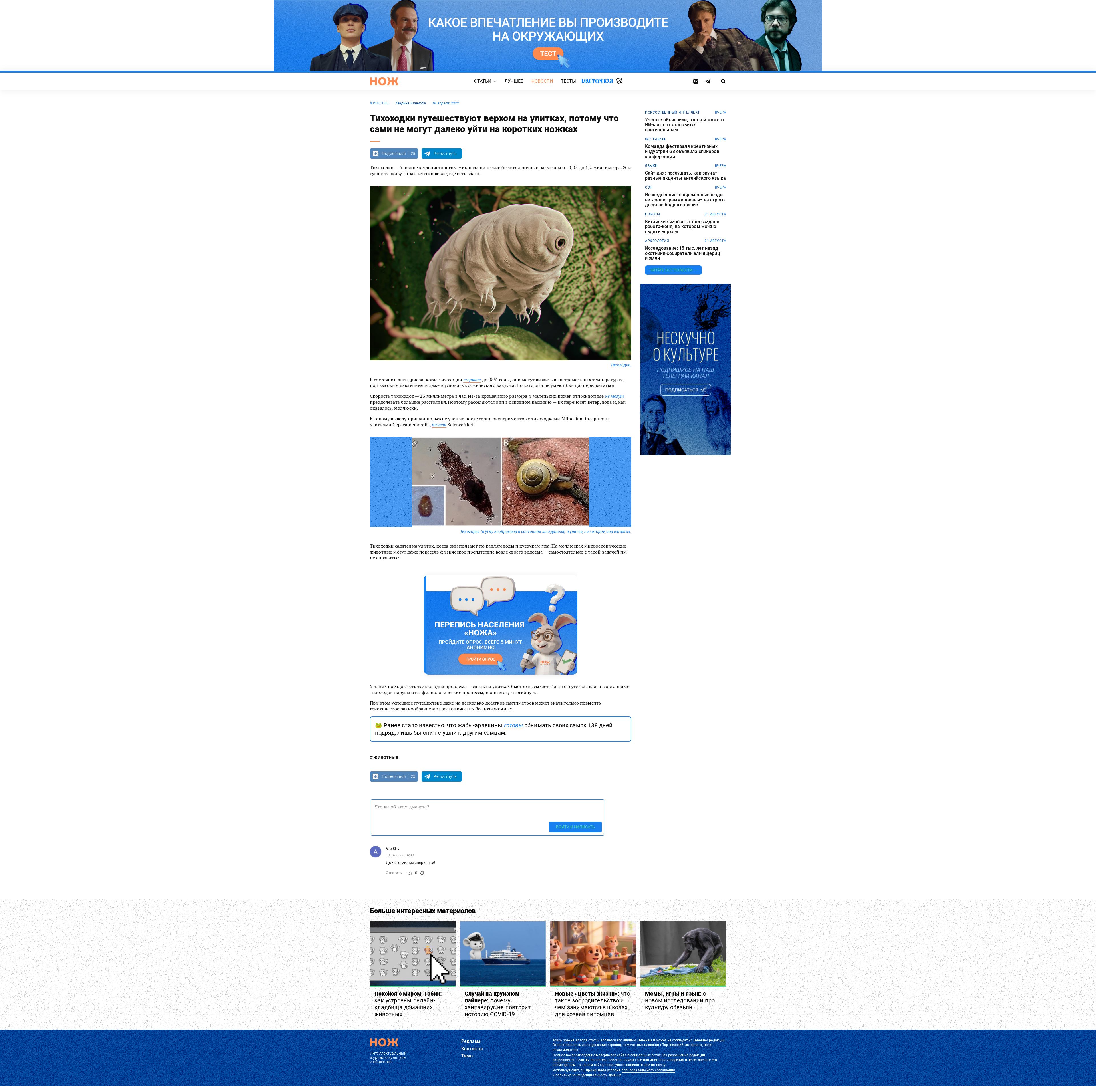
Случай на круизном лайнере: (498, 1004)
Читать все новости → (673, 270)
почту (661, 1065)
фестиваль (656, 139)
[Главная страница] (384, 81)
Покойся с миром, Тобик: (408, 1004)
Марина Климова (411, 103)
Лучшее (514, 81)
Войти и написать (575, 827)
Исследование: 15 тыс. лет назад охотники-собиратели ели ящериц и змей (682, 253)
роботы (652, 214)
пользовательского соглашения (648, 1070)
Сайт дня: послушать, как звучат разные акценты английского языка (685, 176)
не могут (614, 396)
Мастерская (597, 81)
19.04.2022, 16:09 (400, 855)
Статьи (482, 81)
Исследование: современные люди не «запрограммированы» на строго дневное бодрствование (685, 199)
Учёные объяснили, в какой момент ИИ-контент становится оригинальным (684, 124)
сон (649, 187)
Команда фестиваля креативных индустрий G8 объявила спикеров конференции (682, 151)
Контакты (472, 1048)
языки (651, 166)
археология (657, 241)
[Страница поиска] (723, 81)
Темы (467, 1056)
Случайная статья (619, 81)
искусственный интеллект (672, 112)
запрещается (563, 1060)
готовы (513, 725)
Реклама (471, 1041)
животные (380, 103)
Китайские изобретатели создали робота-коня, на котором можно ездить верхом (682, 226)
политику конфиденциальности (581, 1075)
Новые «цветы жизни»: (592, 1004)
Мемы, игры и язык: (680, 1000)
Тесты (568, 81)
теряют (472, 379)
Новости (542, 81)
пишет (439, 424)
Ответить (394, 873)
